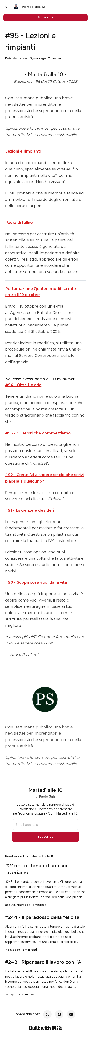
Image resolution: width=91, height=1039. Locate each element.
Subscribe (45, 17)
